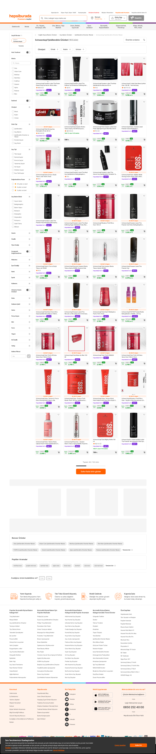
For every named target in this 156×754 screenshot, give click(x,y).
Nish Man (17, 78)
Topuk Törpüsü (97, 632)
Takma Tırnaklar (98, 623)
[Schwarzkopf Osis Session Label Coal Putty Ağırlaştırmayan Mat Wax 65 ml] (105, 112)
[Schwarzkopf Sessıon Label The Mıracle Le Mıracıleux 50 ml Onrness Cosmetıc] (76, 295)
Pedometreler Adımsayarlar (17, 677)
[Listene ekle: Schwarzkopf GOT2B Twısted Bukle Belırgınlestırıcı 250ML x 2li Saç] (144, 284)
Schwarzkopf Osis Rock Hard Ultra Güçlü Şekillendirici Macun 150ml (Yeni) (46, 313)
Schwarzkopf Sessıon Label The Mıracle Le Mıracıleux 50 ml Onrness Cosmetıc (76, 313)
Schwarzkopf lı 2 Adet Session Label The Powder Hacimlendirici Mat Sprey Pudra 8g (133, 440)
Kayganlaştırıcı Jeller (15, 648)
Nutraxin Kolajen (98, 648)
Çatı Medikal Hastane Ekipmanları (47, 677)
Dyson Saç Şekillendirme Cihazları (47, 620)
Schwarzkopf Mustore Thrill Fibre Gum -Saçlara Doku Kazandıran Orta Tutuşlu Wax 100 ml (133, 399)
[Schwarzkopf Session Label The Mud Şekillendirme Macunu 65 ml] (105, 69)
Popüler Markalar (126, 624)
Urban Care (17, 71)
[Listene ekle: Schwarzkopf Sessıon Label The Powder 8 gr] (144, 239)
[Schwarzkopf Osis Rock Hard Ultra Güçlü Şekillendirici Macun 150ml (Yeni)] (48, 295)
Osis (15, 68)
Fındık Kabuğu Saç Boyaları (73, 629)
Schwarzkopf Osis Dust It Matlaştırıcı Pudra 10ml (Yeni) (104, 313)
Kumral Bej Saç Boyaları (72, 632)
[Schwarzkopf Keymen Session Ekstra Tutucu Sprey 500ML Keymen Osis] (76, 250)
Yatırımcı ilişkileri (14, 700)
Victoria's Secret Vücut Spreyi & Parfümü (49, 655)
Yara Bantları (96, 636)
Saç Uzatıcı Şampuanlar (72, 639)
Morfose (16, 74)
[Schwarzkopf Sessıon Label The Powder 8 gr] (133, 250)
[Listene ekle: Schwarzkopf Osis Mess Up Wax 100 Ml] (87, 328)
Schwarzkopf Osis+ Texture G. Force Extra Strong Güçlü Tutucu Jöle (47, 399)
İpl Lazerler (12, 636)
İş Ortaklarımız (13, 696)
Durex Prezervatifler (99, 677)
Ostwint (16, 84)
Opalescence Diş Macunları (45, 645)
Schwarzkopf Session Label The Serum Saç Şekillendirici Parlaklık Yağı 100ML (105, 173)
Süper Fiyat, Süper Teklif (68, 12)
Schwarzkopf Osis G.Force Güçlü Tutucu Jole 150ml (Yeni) (46, 175)
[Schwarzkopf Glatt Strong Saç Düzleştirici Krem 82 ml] (48, 112)
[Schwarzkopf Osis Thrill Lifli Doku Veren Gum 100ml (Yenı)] (133, 339)
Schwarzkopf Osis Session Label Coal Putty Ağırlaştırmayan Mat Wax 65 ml (104, 127)
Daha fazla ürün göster (91, 471)
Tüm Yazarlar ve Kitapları (128, 617)
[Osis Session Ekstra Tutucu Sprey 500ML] (105, 250)
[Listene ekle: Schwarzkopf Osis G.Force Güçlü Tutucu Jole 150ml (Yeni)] (58, 147)
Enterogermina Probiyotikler (101, 655)
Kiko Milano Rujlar (98, 642)
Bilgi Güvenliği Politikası (16, 712)
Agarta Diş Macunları (43, 658)
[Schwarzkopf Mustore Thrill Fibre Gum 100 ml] (105, 206)
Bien (15, 94)
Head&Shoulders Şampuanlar (46, 668)
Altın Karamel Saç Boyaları (73, 664)
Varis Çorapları (13, 645)
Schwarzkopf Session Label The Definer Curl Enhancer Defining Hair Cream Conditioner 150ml (76, 84)
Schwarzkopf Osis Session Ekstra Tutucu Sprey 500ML (103, 267)
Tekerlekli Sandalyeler (16, 632)
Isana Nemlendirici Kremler (101, 652)
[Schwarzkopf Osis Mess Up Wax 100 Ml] (76, 339)
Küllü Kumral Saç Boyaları (73, 616)
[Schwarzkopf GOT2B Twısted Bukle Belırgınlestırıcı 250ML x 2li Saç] (133, 295)
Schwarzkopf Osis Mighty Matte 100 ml (104, 440)
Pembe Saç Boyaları (71, 661)
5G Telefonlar (125, 656)
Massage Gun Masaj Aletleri (45, 632)
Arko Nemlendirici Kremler (101, 658)
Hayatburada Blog (42, 693)
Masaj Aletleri (13, 620)
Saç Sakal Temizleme (16, 664)
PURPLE (17, 81)
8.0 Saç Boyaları (70, 655)
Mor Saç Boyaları (70, 677)
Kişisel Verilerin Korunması (17, 709)
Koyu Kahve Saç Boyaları (72, 636)
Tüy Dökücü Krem (14, 629)
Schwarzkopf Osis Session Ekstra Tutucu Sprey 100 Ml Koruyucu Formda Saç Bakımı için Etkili (75, 128)
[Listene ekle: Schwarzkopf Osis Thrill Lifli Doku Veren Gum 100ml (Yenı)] (144, 328)
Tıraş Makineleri (14, 616)
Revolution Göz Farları (44, 626)
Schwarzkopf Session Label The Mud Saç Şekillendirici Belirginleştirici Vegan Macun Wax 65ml (76, 173)
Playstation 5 (124, 646)
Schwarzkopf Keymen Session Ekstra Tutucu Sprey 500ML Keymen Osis (76, 267)
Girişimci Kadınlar (94, 12)
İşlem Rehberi (41, 719)
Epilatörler (12, 658)
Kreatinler (96, 629)
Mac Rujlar (40, 652)
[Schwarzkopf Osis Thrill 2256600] (105, 339)
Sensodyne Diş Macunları (45, 671)
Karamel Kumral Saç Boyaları (74, 668)
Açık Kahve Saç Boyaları (72, 626)
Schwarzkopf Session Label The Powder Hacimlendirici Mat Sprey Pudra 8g (46, 221)
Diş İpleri (95, 626)
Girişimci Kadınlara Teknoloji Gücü (47, 706)
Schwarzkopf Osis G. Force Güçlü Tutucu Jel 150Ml (46, 267)
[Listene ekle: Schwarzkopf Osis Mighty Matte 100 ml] (115, 414)
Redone (16, 90)
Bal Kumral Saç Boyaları (72, 671)
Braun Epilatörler (42, 642)
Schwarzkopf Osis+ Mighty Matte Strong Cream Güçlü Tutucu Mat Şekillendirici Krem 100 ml (132, 175)
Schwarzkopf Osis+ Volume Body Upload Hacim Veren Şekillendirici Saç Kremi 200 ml (48, 443)
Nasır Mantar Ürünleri (15, 668)
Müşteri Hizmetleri (107, 12)
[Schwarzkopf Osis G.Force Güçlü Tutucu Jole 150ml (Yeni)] (48, 158)
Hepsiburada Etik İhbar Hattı (134, 715)
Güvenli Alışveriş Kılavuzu (17, 716)
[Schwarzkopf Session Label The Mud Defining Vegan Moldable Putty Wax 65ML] (76, 206)
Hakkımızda (13, 693)
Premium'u (22, 19)
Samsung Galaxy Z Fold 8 (128, 662)
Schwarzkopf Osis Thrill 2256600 (103, 355)
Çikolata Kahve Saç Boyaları (73, 623)
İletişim (11, 722)
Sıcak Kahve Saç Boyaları (73, 674)
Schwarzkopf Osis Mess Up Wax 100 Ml (76, 356)
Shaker (95, 620)
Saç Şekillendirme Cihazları (17, 623)
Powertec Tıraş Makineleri (45, 636)
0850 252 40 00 (133, 707)
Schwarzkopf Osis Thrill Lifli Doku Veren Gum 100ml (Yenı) (132, 356)
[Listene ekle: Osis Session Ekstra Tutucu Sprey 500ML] (115, 239)
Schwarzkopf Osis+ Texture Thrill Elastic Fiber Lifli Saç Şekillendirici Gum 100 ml (75, 399)
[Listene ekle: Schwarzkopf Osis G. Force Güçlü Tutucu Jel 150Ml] (58, 239)
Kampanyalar (82, 12)
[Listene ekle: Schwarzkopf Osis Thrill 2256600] (115, 328)
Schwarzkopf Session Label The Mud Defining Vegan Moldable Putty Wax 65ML (76, 224)
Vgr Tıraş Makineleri (99, 664)
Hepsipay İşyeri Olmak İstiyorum (47, 700)
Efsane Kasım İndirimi (127, 627)
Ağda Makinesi (14, 674)
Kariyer (11, 706)
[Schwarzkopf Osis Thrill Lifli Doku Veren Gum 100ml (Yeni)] (48, 339)
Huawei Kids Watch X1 (127, 630)
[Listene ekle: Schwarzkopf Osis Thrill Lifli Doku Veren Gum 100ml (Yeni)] (58, 328)
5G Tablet (123, 653)
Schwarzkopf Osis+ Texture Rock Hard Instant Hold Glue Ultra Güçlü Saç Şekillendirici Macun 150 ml (105, 399)
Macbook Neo (125, 640)
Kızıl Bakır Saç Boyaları (72, 658)
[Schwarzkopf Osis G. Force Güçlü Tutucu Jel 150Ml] (48, 250)
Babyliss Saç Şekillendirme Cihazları (48, 664)
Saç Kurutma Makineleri (16, 652)
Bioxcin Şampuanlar (43, 639)
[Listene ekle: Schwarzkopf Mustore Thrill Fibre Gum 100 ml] (115, 195)
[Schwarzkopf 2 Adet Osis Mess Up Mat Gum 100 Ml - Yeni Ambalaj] (133, 69)
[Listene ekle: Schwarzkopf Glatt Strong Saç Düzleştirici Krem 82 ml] (58, 101)
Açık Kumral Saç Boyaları (72, 620)
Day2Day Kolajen (98, 674)
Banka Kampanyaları (43, 716)
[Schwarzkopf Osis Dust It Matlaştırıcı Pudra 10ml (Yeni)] (105, 295)
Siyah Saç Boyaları (71, 652)
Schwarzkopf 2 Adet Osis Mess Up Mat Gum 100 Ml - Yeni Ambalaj (134, 84)
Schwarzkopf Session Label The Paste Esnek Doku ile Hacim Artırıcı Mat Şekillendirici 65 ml (48, 84)
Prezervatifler (13, 639)
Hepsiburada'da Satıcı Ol (139, 12)
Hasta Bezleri (13, 671)
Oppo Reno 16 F (125, 659)
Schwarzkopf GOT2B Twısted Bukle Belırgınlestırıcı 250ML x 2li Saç (133, 313)
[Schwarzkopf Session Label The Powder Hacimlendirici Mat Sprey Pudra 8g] (48, 206)
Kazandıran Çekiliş (126, 643)
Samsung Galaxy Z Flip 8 (128, 669)
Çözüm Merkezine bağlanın (133, 694)
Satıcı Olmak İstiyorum (44, 696)
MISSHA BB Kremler (99, 668)
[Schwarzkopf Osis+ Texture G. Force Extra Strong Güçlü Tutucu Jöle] (48, 382)
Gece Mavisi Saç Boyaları (73, 648)
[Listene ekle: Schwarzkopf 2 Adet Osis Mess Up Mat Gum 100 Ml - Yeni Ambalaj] (144, 58)
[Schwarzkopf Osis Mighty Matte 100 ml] (105, 425)
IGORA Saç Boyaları (43, 661)
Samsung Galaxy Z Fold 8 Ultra (130, 665)
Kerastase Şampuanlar (100, 661)
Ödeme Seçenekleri (43, 712)
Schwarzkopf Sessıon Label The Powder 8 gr (131, 267)
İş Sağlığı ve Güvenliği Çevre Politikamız (21, 719)
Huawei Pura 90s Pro (127, 636)
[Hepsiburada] (20, 16)
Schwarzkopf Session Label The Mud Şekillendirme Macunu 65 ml (104, 84)
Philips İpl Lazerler (42, 616)
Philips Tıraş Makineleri (44, 623)
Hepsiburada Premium (122, 12)
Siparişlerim (55, 12)
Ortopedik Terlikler (98, 616)
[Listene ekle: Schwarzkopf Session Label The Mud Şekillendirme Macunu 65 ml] (115, 58)
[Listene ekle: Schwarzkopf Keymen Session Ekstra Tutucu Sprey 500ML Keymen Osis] (87, 239)
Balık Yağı (12, 661)
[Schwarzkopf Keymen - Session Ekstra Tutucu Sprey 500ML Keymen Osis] (76, 425)
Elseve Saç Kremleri (43, 674)
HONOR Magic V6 (126, 675)
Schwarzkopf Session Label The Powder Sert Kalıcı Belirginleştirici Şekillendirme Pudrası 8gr (132, 224)
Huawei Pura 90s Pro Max (128, 633)
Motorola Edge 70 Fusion (128, 649)
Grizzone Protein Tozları (100, 645)
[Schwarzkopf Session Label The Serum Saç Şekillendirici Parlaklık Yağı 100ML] (105, 158)
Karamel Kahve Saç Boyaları (73, 645)
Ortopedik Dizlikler (15, 655)
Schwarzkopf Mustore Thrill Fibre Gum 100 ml (103, 224)
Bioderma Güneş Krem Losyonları (103, 671)
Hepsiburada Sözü (126, 614)
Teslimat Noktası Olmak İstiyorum (47, 709)
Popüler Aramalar (126, 620)
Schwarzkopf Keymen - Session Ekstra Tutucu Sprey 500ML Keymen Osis (76, 443)
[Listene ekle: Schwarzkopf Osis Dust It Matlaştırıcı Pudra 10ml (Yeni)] (115, 284)
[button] (48, 94)
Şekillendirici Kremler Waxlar (101, 639)
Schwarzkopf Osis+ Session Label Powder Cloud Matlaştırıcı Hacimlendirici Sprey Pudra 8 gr (132, 128)
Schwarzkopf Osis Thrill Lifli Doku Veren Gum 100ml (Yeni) (46, 356)
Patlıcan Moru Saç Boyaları (73, 642)
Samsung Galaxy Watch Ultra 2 (130, 672)
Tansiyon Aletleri (14, 626)
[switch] (28, 52)
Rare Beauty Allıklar (43, 648)
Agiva (16, 87)
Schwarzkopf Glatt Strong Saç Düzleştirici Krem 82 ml (45, 130)
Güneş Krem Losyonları (16, 642)
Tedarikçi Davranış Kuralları (45, 703)
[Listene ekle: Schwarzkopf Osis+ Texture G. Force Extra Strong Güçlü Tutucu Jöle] (58, 371)
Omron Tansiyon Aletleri (44, 629)
